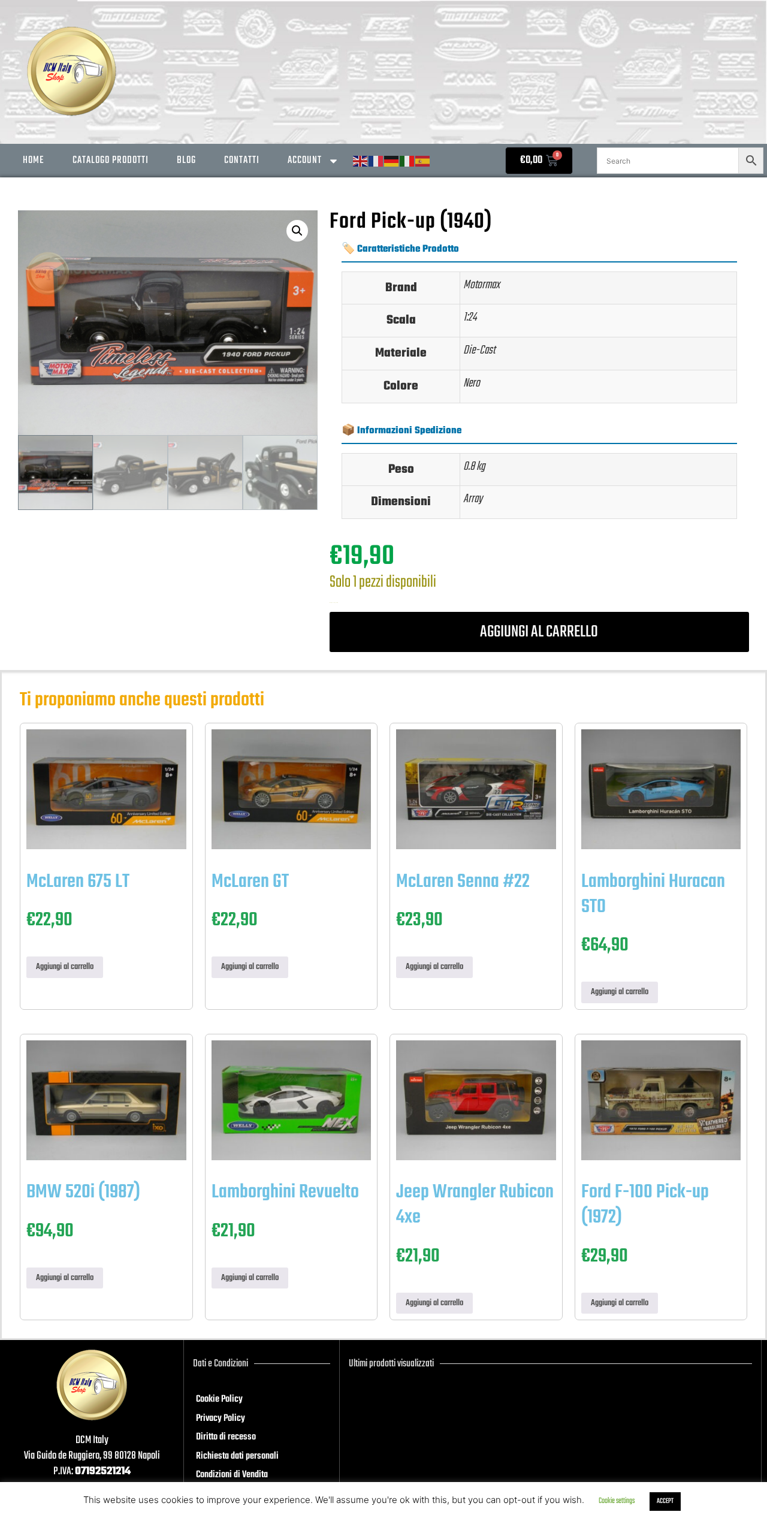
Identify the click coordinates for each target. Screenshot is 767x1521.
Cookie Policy (219, 1399)
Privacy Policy (220, 1418)
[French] (376, 161)
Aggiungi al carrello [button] (64, 967)
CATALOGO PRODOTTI (111, 160)
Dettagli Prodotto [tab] (398, 202)
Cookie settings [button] (617, 1501)
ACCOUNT (305, 160)
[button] (297, 231)
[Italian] (407, 161)
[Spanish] (423, 161)
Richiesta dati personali (237, 1456)
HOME (33, 160)
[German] (392, 161)
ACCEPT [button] (665, 1501)
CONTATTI (241, 160)
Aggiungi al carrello (539, 632)
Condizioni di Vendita (232, 1475)
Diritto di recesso (226, 1437)
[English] (361, 161)
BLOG (186, 160)
